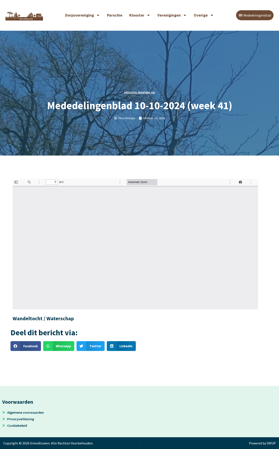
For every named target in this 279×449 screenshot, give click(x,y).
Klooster (136, 15)
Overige (201, 15)
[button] (25, 346)
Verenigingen (169, 15)
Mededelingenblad (139, 92)
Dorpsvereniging (79, 15)
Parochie (114, 15)
